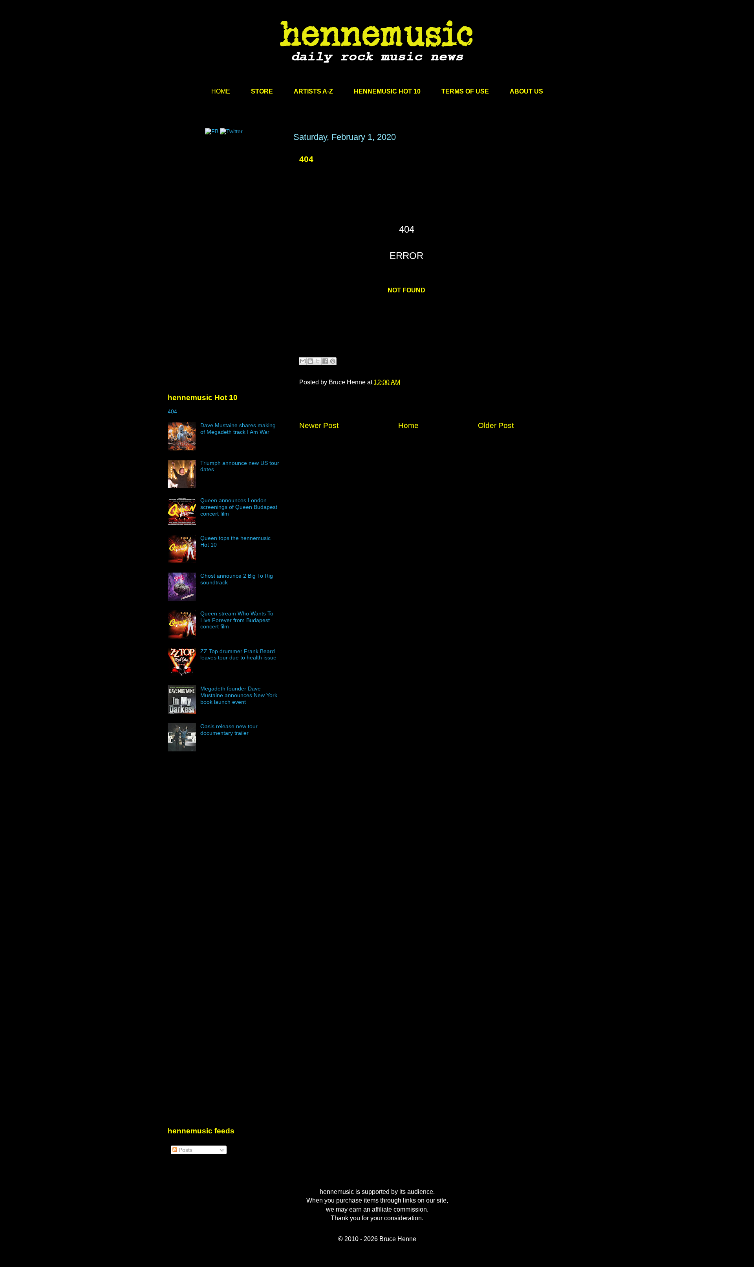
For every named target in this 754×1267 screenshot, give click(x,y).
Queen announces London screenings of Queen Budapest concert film (238, 507)
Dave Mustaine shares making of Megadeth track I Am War (238, 428)
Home (408, 425)
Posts (184, 1150)
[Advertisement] (226, 207)
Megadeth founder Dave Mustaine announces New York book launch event (238, 695)
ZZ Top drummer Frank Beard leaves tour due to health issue (238, 654)
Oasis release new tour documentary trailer (229, 729)
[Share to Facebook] (325, 361)
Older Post (496, 425)
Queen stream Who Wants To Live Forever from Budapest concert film (236, 620)
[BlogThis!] (310, 361)
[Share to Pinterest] (333, 361)
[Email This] (303, 361)
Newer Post (319, 425)
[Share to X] (318, 361)
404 (306, 158)
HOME (220, 91)
